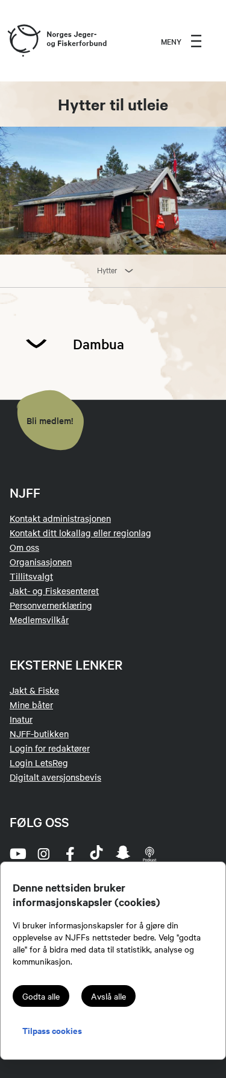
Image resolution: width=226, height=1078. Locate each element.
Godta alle (41, 996)
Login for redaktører (50, 748)
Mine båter (31, 705)
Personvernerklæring (51, 605)
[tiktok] (96, 853)
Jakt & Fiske (34, 690)
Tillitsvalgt (31, 576)
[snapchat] (123, 853)
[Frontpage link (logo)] (23, 41)
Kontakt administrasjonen (60, 518)
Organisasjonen (41, 562)
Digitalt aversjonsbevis (55, 777)
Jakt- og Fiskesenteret (54, 591)
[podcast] (149, 853)
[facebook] (70, 853)
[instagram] (43, 853)
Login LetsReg (39, 762)
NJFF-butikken (39, 734)
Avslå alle (108, 996)
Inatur (21, 719)
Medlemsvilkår (39, 620)
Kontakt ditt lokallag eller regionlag (80, 533)
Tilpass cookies (52, 1030)
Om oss (24, 547)
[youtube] (17, 853)
